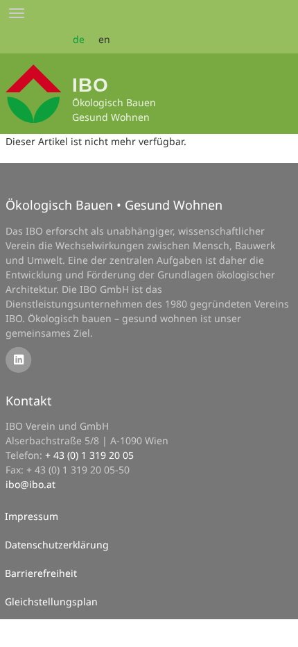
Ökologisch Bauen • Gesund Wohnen (114, 204)
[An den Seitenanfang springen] (277, 626)
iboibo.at (30, 484)
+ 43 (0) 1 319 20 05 (89, 455)
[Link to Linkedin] (18, 359)
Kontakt (29, 400)
